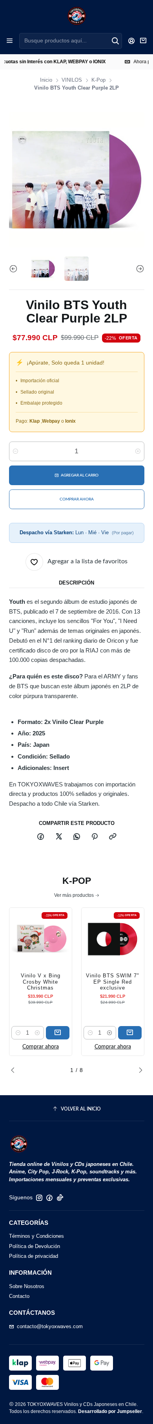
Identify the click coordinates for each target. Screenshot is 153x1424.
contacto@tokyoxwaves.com (50, 1326)
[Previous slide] (15, 269)
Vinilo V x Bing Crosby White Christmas (40, 982)
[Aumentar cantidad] (138, 451)
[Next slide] (138, 269)
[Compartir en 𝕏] (59, 837)
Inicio (46, 80)
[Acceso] (131, 41)
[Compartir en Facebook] (41, 837)
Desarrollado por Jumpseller (110, 1411)
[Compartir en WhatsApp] (76, 837)
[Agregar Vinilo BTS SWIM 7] (130, 1032)
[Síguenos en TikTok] (60, 1198)
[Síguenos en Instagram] (39, 1198)
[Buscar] (115, 41)
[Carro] (143, 41)
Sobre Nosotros (26, 1286)
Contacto (19, 1296)
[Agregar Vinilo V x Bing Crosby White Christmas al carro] (57, 1032)
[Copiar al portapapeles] (112, 837)
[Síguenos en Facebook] (49, 1198)
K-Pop (98, 80)
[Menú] (9, 41)
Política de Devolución (34, 1246)
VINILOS (72, 80)
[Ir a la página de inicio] (76, 15)
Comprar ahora (40, 1047)
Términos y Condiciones (36, 1236)
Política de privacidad (33, 1256)
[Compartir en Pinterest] (95, 837)
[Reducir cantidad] (15, 451)
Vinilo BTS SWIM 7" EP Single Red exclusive (112, 982)
